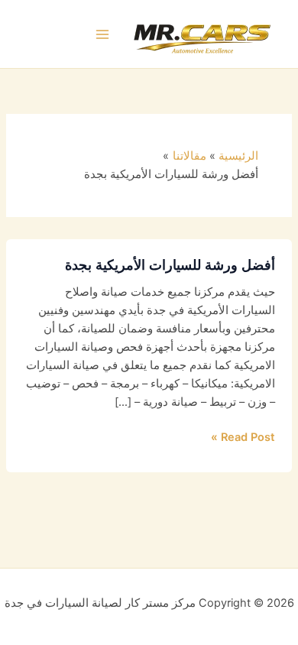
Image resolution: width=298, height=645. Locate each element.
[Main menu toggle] (103, 34)
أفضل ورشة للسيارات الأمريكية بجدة (170, 264)
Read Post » (243, 436)
